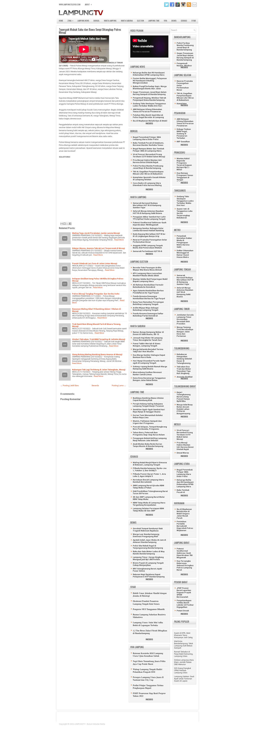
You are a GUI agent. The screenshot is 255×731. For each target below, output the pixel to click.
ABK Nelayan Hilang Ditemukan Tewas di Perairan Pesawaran (147, 110)
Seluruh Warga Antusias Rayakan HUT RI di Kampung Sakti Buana (148, 212)
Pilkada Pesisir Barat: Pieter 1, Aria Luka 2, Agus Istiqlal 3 (149, 475)
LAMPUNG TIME (153, 20)
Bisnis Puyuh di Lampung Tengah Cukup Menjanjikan (148, 564)
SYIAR (193, 20)
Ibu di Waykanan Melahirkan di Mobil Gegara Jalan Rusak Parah (150, 122)
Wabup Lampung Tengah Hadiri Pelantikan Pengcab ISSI (147, 670)
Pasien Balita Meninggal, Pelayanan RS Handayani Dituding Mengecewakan (150, 80)
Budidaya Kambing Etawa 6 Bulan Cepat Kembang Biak (148, 399)
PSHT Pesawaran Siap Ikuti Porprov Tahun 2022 (149, 694)
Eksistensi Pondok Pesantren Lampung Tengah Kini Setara (146, 602)
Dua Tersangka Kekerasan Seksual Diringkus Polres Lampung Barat (185, 565)
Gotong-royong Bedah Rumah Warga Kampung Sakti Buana (150, 367)
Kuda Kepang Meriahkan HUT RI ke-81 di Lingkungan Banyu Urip (149, 235)
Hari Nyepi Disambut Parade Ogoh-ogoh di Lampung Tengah (149, 362)
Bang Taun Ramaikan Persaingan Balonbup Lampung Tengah (148, 303)
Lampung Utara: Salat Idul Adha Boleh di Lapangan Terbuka (148, 624)
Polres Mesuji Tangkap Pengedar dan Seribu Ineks (95, 294)
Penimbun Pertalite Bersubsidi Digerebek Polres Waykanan (185, 526)
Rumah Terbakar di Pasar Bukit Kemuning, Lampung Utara (183, 654)
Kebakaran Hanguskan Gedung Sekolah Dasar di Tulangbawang (184, 358)
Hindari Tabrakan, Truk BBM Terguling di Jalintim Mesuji (98, 339)
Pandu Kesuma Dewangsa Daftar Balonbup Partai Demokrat (148, 314)
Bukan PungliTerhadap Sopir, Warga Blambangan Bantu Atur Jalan (150, 87)
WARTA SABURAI (127, 20)
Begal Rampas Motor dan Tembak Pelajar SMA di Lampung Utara (148, 150)
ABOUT (88, 4)
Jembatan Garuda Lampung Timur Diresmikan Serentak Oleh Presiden (185, 319)
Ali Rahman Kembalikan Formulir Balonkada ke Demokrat (148, 286)
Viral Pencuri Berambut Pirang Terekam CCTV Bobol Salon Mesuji (149, 155)
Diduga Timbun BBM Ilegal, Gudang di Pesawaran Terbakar (184, 133)
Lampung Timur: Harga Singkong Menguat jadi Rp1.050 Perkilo (148, 558)
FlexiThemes (163, 724)
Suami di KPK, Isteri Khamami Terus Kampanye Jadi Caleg (183, 635)
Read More (119, 240)
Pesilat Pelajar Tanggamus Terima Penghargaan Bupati (148, 686)
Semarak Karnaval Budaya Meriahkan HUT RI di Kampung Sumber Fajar (147, 205)
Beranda (95, 385)
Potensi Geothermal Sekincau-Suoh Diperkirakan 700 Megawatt (149, 223)
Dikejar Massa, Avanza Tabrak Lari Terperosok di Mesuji (98, 248)
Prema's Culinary (158, 726)
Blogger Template (177, 724)
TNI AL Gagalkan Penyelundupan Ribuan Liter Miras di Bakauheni (148, 172)
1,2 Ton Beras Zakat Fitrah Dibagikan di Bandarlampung (150, 632)
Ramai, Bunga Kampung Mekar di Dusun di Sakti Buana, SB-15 (148, 333)
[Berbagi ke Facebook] (70, 223)
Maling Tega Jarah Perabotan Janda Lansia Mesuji (96, 233)
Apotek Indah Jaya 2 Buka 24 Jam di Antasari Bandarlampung (149, 541)
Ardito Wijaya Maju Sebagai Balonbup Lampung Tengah (145, 309)
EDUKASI (184, 20)
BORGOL (96, 20)
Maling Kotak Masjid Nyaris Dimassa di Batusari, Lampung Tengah (150, 463)
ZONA (70, 20)
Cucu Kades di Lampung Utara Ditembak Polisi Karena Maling (147, 184)
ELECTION (140, 20)
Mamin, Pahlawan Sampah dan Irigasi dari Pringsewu (147, 422)
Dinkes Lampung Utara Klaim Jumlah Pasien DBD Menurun (184, 662)
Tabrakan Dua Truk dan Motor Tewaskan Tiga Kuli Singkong (184, 370)
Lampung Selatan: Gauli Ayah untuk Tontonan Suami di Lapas (184, 678)
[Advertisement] (92, 193)
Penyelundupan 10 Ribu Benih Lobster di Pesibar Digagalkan (185, 603)
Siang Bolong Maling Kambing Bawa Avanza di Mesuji (97, 354)
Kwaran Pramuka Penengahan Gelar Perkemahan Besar (150, 241)
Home (61, 20)
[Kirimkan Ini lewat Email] (61, 223)
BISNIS (173, 20)
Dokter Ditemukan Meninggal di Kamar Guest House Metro (185, 253)
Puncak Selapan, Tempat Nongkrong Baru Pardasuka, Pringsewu (150, 428)
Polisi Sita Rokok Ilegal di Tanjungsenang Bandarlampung (148, 547)
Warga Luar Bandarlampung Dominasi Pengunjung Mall (146, 535)
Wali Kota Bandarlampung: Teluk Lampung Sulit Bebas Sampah (183, 644)
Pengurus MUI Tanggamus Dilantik (149, 609)
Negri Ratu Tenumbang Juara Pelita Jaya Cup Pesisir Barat (149, 662)
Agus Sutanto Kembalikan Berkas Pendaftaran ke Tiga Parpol (148, 291)
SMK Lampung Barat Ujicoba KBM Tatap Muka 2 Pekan (148, 486)
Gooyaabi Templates (187, 726)
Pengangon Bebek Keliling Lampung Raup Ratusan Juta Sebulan (150, 439)
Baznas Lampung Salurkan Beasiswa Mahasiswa (149, 616)
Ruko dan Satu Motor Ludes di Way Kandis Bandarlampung (149, 552)
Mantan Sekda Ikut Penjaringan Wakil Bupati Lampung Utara (150, 280)
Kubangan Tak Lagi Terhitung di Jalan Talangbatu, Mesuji (98, 370)
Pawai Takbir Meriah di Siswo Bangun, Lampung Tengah (146, 344)
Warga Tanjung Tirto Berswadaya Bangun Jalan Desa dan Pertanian (185, 331)
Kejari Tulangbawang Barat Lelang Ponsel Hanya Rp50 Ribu (184, 396)
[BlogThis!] (64, 223)
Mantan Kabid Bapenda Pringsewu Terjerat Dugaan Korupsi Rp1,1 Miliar (184, 164)
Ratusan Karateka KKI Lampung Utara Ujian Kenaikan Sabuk (148, 654)
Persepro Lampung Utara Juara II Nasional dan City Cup (148, 678)
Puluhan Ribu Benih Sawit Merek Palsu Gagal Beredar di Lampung (148, 116)
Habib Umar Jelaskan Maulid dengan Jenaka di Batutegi (150, 594)
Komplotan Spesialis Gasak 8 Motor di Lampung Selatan (149, 178)
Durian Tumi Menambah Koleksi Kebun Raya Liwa (148, 416)
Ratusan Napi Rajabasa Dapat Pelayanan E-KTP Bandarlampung (149, 575)
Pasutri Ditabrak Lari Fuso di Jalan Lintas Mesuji (94, 263)
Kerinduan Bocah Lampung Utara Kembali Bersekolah (148, 481)
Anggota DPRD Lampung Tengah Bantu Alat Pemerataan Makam (148, 246)
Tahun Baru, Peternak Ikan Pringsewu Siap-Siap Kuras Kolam (149, 433)
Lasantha (192, 724)
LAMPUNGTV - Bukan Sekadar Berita (89, 724)
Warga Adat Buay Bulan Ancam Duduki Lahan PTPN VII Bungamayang (185, 409)
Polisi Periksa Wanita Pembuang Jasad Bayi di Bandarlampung (148, 167)
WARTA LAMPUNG (110, 20)
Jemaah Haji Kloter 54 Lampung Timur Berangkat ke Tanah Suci (147, 339)
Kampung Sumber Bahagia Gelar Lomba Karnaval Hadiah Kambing (148, 229)
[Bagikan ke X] (67, 223)
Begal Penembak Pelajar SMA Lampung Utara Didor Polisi (147, 138)
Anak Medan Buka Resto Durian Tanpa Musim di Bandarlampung (148, 445)
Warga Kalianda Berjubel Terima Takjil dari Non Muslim (148, 350)
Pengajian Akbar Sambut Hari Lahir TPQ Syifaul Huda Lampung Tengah (149, 218)
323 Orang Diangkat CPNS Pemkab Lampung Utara (182, 670)
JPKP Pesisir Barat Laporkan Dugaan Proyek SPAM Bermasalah (184, 592)
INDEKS (149, 123)
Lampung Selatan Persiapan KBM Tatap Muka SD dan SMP (148, 509)
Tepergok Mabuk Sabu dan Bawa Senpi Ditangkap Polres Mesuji (90, 31)
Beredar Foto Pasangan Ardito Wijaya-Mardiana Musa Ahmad (147, 268)
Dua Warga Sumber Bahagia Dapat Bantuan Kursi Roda (149, 356)
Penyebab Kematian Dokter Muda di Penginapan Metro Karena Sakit (184, 241)
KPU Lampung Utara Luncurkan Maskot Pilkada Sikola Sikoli (147, 274)
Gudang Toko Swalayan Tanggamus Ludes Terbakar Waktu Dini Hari (149, 104)
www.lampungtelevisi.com (69, 4)
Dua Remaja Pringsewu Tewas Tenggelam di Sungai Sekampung (185, 177)
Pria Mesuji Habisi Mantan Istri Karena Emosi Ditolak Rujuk (147, 161)
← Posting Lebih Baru (70, 385)
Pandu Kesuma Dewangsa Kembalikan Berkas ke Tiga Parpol (149, 297)
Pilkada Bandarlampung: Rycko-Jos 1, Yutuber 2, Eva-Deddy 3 (149, 469)
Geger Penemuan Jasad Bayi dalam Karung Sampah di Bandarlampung (149, 93)
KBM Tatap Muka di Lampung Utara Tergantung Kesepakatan (149, 504)
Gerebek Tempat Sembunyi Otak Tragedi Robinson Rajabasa (148, 529)
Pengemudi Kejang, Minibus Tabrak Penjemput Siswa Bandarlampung (149, 99)
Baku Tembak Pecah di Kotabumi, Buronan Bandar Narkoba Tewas (148, 144)
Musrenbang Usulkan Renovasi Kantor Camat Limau (147, 373)
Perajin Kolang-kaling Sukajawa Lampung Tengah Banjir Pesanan (148, 405)
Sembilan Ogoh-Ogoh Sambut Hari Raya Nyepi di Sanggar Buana (149, 410)
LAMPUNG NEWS (83, 20)
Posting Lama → (119, 385)
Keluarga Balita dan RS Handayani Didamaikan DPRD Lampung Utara (149, 74)
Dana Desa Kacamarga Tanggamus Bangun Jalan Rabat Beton (149, 379)
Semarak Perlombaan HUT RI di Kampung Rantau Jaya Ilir (147, 252)
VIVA (165, 20)
